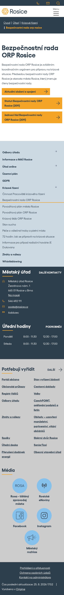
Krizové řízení (30, 22)
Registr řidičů (10, 393)
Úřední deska (10, 444)
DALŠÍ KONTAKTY (50, 272)
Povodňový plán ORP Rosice (19, 212)
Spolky (6, 437)
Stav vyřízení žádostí (47, 379)
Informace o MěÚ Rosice (17, 159)
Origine (20, 589)
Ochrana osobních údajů (35, 572)
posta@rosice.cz (18, 306)
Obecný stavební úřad (47, 452)
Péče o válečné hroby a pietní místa (23, 230)
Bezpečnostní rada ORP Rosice (21, 200)
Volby (37, 393)
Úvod (7, 22)
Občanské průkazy (13, 386)
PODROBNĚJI (54, 326)
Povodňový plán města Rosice (20, 206)
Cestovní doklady (44, 386)
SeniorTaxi (40, 444)
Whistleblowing (12, 261)
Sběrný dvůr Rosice (46, 437)
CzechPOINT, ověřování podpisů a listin (46, 405)
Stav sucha (9, 224)
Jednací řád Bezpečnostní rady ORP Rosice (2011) (23, 117)
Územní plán (10, 173)
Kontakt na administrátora (35, 577)
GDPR (6, 180)
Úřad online (9, 166)
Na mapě (14, 295)
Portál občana (10, 379)
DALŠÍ (51, 369)
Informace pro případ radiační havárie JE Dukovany (27, 245)
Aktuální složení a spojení (20, 91)
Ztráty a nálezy (11, 254)
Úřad (16, 22)
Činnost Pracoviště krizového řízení (23, 194)
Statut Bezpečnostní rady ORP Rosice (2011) (23, 103)
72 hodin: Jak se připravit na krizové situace (28, 236)
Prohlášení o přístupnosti (35, 568)
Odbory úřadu (11, 152)
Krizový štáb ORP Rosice (17, 218)
